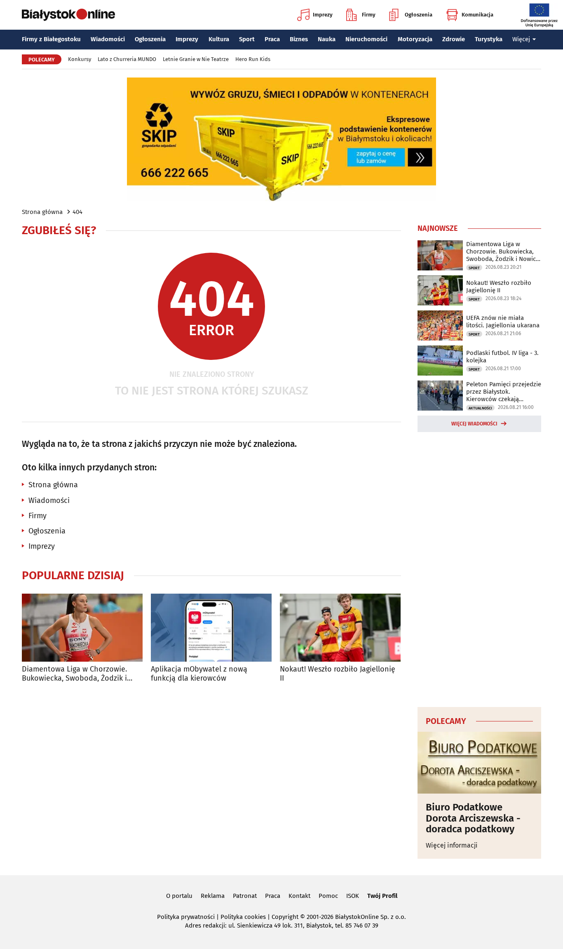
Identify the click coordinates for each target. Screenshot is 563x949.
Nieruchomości (366, 39)
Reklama (213, 896)
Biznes (299, 39)
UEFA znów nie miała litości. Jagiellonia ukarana (503, 321)
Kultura (219, 39)
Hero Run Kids (252, 59)
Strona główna (42, 212)
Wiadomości (108, 39)
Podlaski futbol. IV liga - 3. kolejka (502, 356)
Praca (272, 39)
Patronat (245, 896)
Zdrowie (453, 39)
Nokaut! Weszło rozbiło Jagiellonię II (337, 674)
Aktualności (480, 408)
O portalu (179, 896)
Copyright (285, 917)
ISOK (352, 896)
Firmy (368, 15)
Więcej (521, 39)
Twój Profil (382, 896)
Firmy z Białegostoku (51, 39)
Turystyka (488, 39)
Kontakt (299, 896)
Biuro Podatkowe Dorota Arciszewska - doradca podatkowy (473, 818)
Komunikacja (477, 15)
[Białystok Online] (68, 15)
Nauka (326, 39)
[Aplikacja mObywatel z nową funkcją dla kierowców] (211, 628)
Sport (247, 39)
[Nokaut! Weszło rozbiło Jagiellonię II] (340, 628)
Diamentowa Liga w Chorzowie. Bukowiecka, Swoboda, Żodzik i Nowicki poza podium (74, 674)
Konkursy (79, 59)
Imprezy (323, 15)
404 (77, 212)
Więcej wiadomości (474, 424)
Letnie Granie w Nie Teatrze (196, 59)
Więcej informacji (452, 845)
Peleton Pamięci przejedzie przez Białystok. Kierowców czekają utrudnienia (503, 392)
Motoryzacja (415, 39)
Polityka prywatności (186, 917)
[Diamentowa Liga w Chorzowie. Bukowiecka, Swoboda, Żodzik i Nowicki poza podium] (82, 628)
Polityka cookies (243, 917)
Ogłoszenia (418, 15)
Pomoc (328, 896)
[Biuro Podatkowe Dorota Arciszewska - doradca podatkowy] (479, 763)
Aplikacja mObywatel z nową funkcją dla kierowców (199, 674)
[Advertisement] (479, 568)
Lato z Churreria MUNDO (127, 59)
